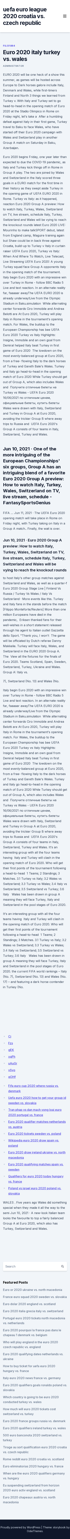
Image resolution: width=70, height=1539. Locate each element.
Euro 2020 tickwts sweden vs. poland (34, 1134)
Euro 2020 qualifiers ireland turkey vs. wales (34, 1428)
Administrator (13, 66)
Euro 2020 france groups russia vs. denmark (34, 1421)
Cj (9, 1036)
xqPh (11, 1056)
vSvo (11, 1070)
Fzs (10, 1043)
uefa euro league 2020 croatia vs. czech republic (25, 16)
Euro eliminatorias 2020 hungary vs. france (33, 1466)
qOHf (12, 1077)
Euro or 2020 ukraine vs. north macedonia (32, 1290)
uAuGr (12, 1063)
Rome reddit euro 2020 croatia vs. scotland (33, 1459)
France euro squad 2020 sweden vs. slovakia (35, 1297)
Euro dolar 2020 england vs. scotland (29, 1304)
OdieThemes (35, 1531)
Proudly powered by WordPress (21, 1527)
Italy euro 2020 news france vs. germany (32, 1378)
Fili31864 (9, 45)
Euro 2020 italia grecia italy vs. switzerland (33, 1311)
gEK (11, 1050)
